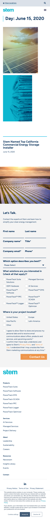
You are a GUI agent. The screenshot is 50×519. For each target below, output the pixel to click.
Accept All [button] (25, 514)
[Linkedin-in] (25, 484)
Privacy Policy (26, 345)
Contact (6, 475)
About (5, 437)
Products (6, 383)
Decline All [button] (36, 514)
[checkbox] (24, 293)
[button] (45, 10)
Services (6, 418)
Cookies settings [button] (13, 514)
